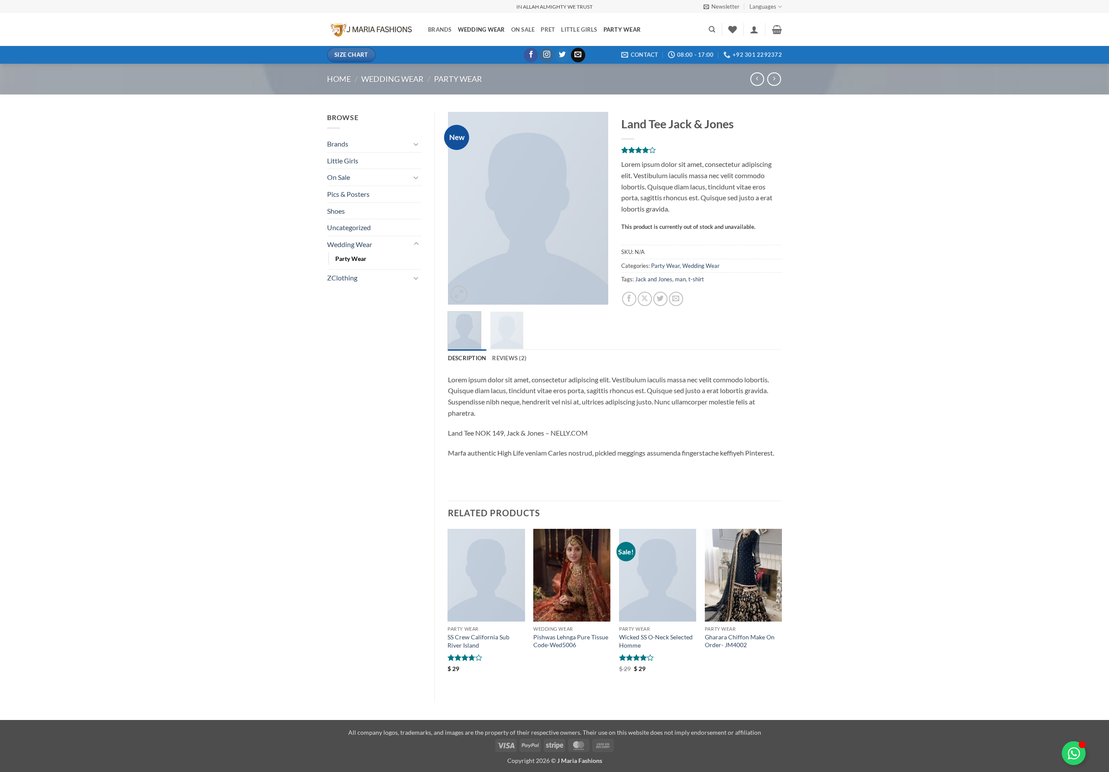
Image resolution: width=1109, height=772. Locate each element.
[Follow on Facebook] (531, 55)
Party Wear (622, 29)
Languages (762, 6)
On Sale (523, 29)
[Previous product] (774, 79)
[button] (721, 6)
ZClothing (342, 278)
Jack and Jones (653, 279)
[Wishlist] (732, 29)
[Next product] (757, 79)
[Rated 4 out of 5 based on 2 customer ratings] (701, 150)
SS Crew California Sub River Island (478, 641)
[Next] (594, 208)
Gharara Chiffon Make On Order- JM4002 (740, 641)
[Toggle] (416, 144)
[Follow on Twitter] (562, 55)
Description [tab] (467, 358)
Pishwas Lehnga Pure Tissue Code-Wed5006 (570, 641)
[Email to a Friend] (676, 299)
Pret (548, 29)
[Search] (712, 29)
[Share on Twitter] (660, 299)
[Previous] (462, 208)
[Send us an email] (578, 55)
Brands (440, 29)
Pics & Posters (348, 194)
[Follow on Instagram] (546, 55)
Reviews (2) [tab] (509, 358)
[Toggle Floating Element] (1074, 753)
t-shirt (696, 279)
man (680, 279)
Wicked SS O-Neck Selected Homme (656, 641)
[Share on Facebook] (629, 299)
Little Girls (579, 29)
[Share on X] (645, 299)
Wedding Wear (481, 29)
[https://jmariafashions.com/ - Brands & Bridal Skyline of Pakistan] (371, 29)
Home (339, 79)
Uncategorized (349, 227)
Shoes (336, 211)
